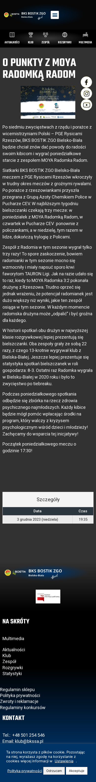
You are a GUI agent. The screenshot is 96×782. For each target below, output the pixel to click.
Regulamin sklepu (17, 689)
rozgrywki (64, 42)
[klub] (30, 34)
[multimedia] (85, 34)
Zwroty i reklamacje (19, 701)
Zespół (9, 661)
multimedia (85, 42)
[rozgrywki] (64, 34)
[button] (55, 15)
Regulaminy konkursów (23, 707)
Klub (7, 655)
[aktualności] (12, 34)
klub (30, 42)
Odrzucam (54, 771)
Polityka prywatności (20, 695)
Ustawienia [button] (64, 761)
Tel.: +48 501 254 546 (23, 735)
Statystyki (12, 673)
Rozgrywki (12, 667)
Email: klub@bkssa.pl (22, 741)
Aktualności (13, 649)
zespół (45, 42)
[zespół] (45, 34)
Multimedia (13, 638)
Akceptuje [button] (76, 771)
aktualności (12, 42)
